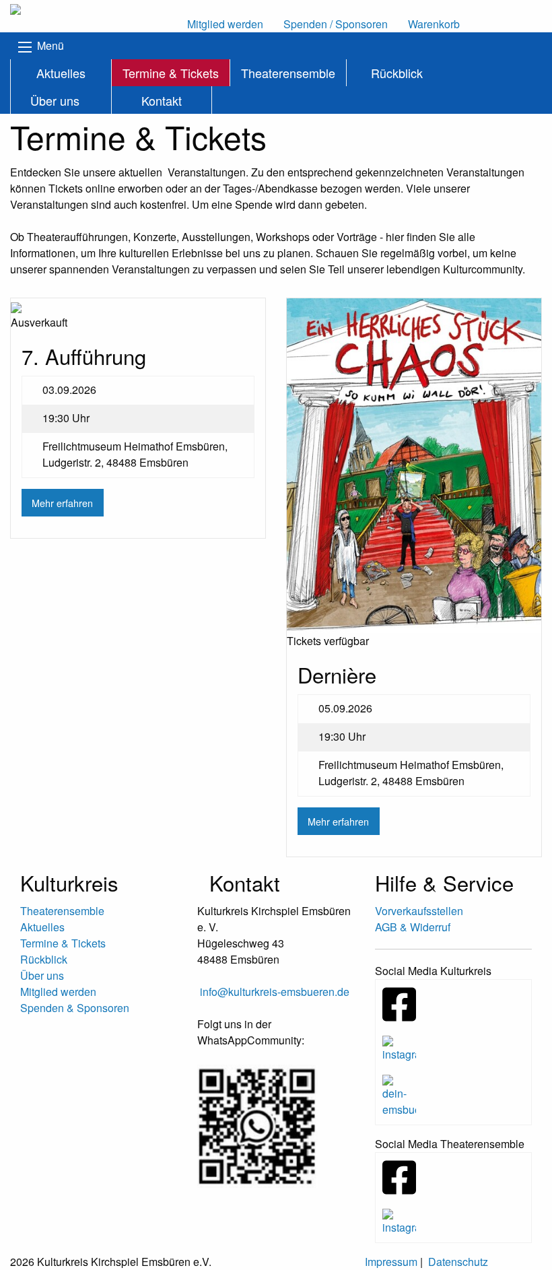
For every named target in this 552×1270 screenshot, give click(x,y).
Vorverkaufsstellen (419, 910)
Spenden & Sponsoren (74, 1007)
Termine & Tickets (171, 72)
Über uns (54, 100)
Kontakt (161, 100)
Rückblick (397, 72)
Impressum (391, 1261)
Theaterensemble (288, 72)
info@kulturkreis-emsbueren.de (274, 991)
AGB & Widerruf (412, 927)
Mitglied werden (58, 991)
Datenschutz (458, 1261)
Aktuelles (60, 72)
